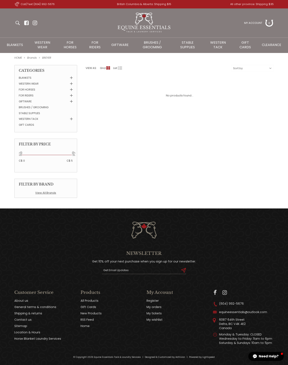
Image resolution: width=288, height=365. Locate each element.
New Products (91, 313)
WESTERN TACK (218, 45)
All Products (89, 301)
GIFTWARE (120, 44)
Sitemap (20, 326)
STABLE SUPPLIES (187, 45)
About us (21, 301)
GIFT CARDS (26, 125)
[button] (266, 356)
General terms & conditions (35, 307)
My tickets (154, 313)
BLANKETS (15, 44)
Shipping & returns (28, 313)
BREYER (46, 57)
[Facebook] (215, 292)
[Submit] (183, 270)
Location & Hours (27, 332)
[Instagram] (224, 292)
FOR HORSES (70, 45)
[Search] (17, 23)
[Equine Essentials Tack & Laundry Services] (144, 32)
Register (153, 301)
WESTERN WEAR (42, 45)
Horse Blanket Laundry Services (37, 339)
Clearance (271, 44)
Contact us (23, 320)
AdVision (180, 357)
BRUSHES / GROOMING (152, 45)
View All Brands (45, 193)
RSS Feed (87, 320)
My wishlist (155, 320)
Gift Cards (245, 45)
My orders (154, 307)
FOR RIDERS (95, 45)
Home (85, 326)
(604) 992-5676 (231, 303)
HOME (18, 57)
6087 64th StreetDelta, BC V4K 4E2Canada (232, 324)
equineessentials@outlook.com (243, 312)
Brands (32, 57)
